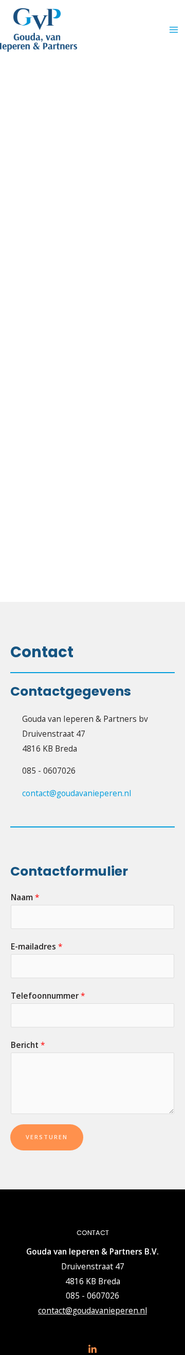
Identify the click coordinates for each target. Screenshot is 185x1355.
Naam (25, 897)
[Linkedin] (92, 1349)
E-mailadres (37, 946)
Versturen (47, 1137)
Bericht (28, 1044)
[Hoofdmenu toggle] (174, 30)
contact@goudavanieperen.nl (92, 1310)
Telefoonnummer (48, 995)
